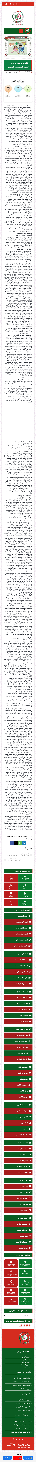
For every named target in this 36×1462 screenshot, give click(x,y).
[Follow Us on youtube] (19, 1439)
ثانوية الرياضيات (23, 1015)
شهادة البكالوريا (23, 1009)
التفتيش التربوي (23, 1204)
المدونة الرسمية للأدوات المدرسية (21, 1428)
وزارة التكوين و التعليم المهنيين (21, 1385)
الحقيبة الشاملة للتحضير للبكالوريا (21, 1425)
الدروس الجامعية (22, 1047)
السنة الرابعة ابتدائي (22, 940)
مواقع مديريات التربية (24, 1388)
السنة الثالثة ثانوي (22, 1003)
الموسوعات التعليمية (21, 1166)
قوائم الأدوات (24, 1160)
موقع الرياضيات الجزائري (23, 1403)
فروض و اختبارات (22, 1224)
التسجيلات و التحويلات (21, 1117)
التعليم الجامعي (26, 1362)
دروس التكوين (23, 1097)
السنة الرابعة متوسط (21, 972)
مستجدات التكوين (22, 1067)
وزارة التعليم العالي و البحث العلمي (20, 1381)
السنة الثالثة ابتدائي (22, 934)
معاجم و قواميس (22, 1172)
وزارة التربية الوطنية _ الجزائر (22, 1378)
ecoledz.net (22, 1447)
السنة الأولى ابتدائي (22, 922)
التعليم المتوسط (25, 1365)
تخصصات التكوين (22, 1085)
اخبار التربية (24, 1123)
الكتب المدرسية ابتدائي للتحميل (21, 1421)
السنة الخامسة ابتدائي (21, 946)
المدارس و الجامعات (21, 1035)
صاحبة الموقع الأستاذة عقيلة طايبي (20, 1432)
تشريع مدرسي (23, 1129)
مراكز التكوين (24, 1091)
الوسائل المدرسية (22, 1154)
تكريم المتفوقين (23, 1248)
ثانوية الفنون (24, 1021)
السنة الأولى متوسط (21, 954)
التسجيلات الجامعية (22, 1029)
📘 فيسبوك (28, 1458)
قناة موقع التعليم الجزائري (23, 1407)
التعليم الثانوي (26, 1359)
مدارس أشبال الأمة (22, 983)
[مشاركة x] (16, 843)
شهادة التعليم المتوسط (20, 977)
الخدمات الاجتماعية (22, 1135)
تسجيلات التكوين (23, 1073)
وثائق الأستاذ (24, 1180)
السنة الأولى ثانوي (22, 991)
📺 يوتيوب (17, 1458)
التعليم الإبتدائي (26, 1357)
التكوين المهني (26, 1367)
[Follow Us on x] (22, 1439)
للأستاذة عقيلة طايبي (18, 1445)
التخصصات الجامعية (21, 1041)
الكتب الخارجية (23, 1148)
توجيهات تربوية (8, 72)
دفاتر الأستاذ (24, 1186)
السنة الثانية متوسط (21, 960)
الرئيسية (16, 72)
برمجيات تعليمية (22, 1198)
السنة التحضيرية (23, 916)
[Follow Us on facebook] (13, 1439)
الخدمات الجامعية (22, 1059)
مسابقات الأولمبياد (22, 1242)
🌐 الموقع (7, 1458)
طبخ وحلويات (24, 1079)
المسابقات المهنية (22, 1105)
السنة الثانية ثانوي (22, 997)
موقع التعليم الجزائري (24, 1399)
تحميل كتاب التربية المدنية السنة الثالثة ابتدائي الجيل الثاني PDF (18, 51)
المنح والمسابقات (23, 1053)
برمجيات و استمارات (22, 1111)
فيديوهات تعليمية (22, 1230)
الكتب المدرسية (23, 1142)
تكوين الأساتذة (23, 1210)
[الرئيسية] (28, 31)
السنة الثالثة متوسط (21, 966)
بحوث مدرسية (23, 1236)
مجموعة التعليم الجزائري (23, 1410)
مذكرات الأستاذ (23, 1192)
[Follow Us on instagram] (16, 1439)
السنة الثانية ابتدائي (22, 928)
